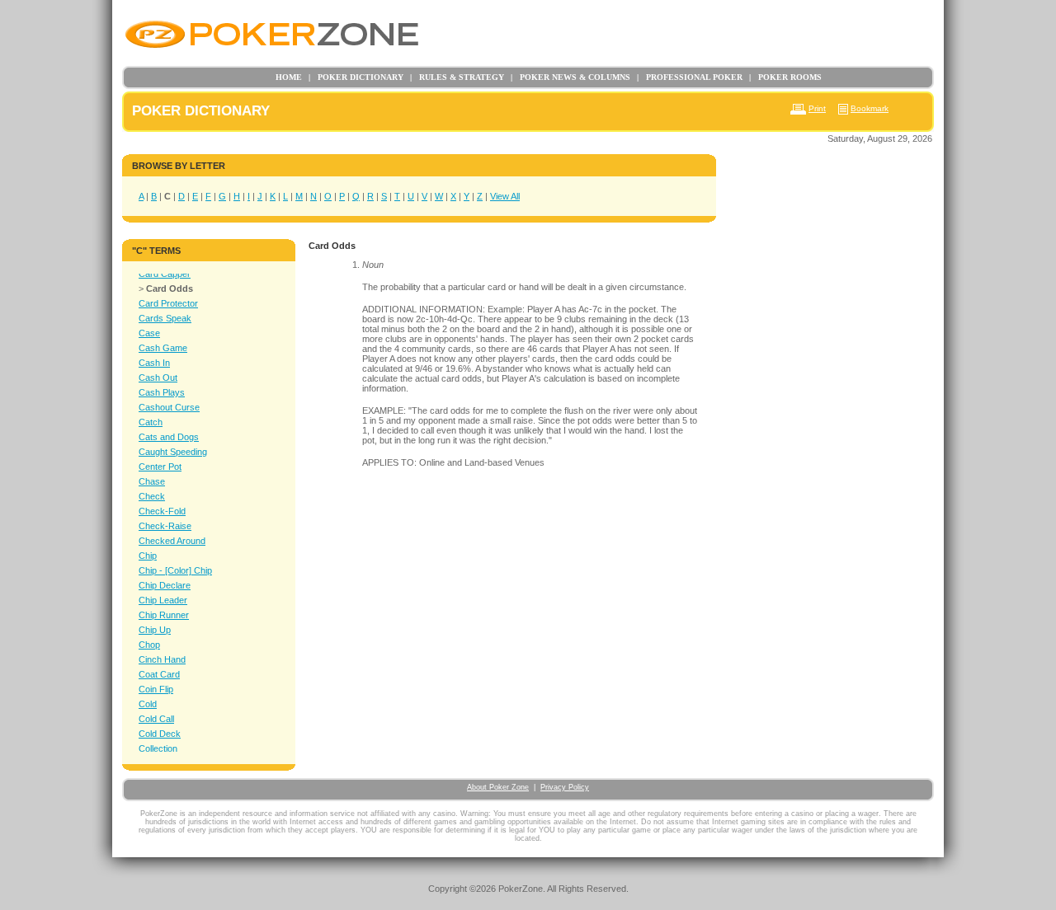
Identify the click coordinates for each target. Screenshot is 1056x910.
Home (289, 77)
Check (152, 496)
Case (149, 333)
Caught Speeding (173, 452)
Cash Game (163, 348)
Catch (151, 422)
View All (505, 196)
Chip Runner (164, 615)
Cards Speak (165, 318)
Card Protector (168, 303)
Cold (148, 704)
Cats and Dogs (169, 437)
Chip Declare (165, 585)
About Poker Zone (498, 787)
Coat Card (159, 674)
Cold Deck (160, 734)
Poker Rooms (785, 77)
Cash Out (158, 377)
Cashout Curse (169, 407)
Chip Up (155, 630)
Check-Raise (165, 526)
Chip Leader (163, 600)
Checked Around (172, 541)
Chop (149, 645)
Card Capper (165, 274)
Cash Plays (162, 392)
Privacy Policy (564, 787)
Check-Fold (162, 511)
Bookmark (870, 108)
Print (817, 108)
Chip (148, 556)
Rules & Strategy (457, 77)
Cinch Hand (162, 659)
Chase (152, 481)
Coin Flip (156, 689)
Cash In (154, 363)
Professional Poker (689, 77)
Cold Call (156, 719)
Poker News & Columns (570, 77)
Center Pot (160, 466)
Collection (158, 748)
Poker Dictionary (356, 77)
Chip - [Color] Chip (175, 570)
